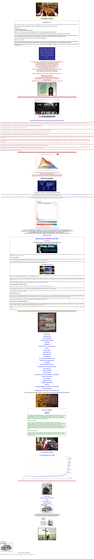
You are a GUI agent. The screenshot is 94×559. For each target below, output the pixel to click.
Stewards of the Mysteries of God (47, 364)
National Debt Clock (47, 336)
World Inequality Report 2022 (76, 194)
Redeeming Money (38, 390)
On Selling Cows (47, 344)
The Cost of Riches (47, 372)
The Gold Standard (47, 338)
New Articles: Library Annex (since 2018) (47, 497)
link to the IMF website (40, 286)
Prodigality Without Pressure (47, 382)
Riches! (47, 348)
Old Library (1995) (47, 496)
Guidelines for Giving (47, 380)
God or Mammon (47, 378)
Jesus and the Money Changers (47, 452)
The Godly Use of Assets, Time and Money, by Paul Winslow (47, 374)
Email (47, 499)
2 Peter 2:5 (35, 261)
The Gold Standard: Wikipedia (47, 340)
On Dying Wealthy (47, 356)
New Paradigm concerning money (55, 392)
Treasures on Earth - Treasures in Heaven (47, 346)
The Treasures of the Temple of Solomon (47, 358)
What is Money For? (47, 368)
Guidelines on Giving (47, 354)
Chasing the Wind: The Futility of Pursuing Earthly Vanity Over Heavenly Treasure (47, 120)
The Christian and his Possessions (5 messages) (47, 366)
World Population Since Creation (48, 455)
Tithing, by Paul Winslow (47, 376)
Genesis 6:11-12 (12, 254)
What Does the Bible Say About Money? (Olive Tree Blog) (47, 386)
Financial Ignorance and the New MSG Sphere (47, 238)
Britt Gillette (47, 342)
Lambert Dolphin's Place (47, 501)
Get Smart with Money (47, 370)
